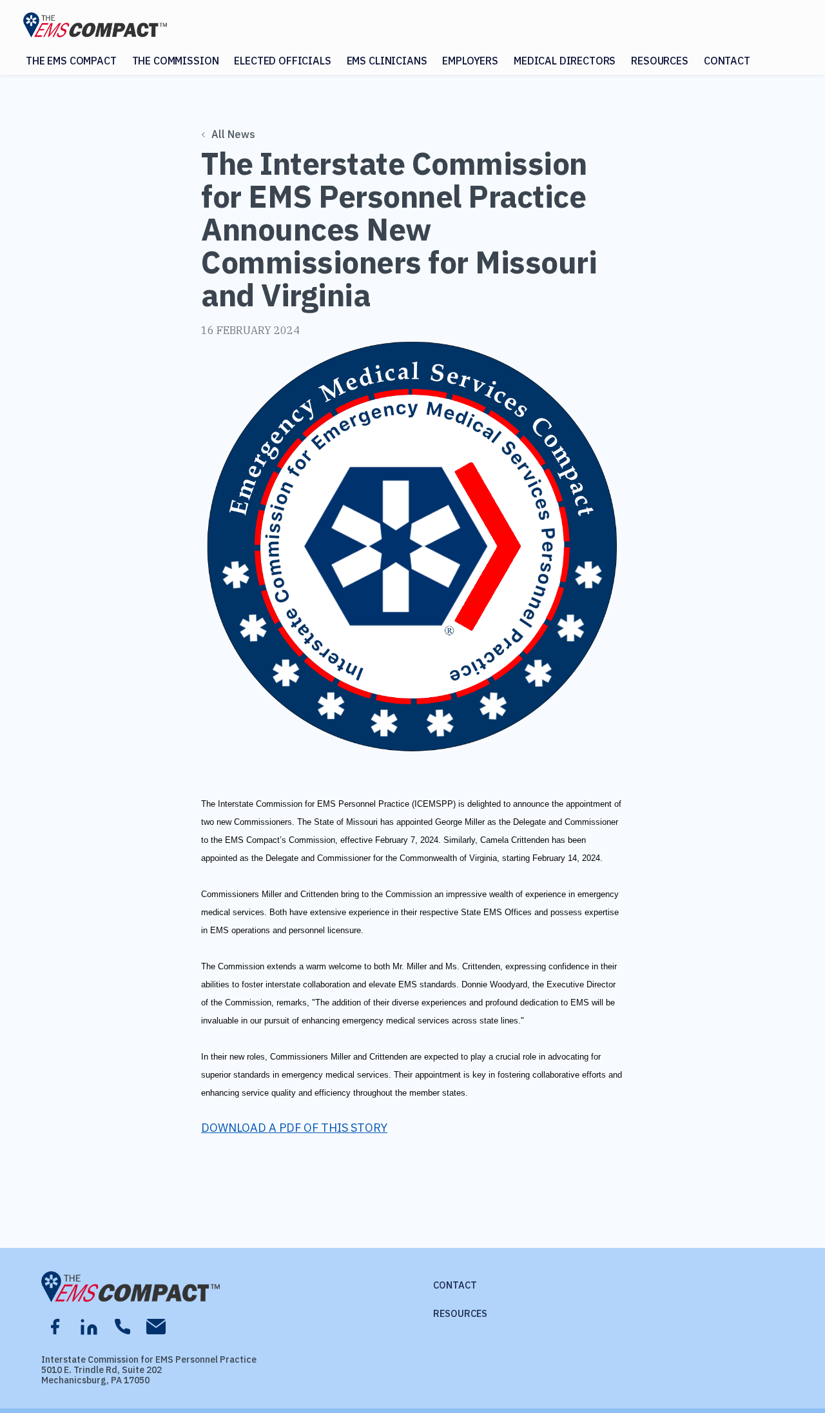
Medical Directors (565, 60)
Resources (659, 60)
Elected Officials (282, 60)
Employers (470, 60)
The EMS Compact (71, 60)
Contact (727, 60)
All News (233, 134)
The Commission (175, 60)
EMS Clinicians (387, 60)
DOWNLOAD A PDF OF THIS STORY (294, 1127)
